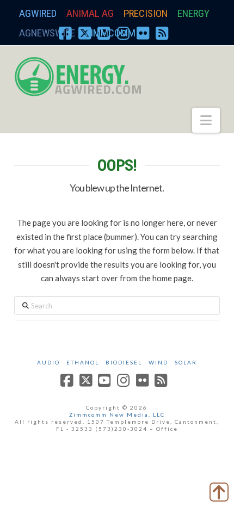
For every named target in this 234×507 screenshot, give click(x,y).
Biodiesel (124, 362)
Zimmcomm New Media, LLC (117, 414)
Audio (48, 362)
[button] (206, 120)
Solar (186, 362)
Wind (158, 362)
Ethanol (82, 362)
